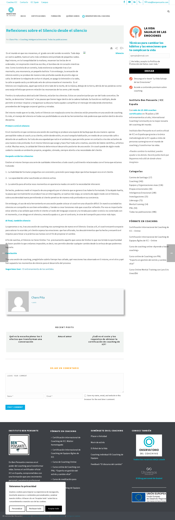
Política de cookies (58, 516)
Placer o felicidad (99, 436)
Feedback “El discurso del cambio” (106, 464)
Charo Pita (13, 39)
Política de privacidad (41, 516)
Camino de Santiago (138, 177)
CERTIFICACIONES (38, 16)
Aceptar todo (53, 508)
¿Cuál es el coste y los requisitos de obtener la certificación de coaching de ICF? (104, 340)
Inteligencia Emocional (38, 39)
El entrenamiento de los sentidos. (38, 269)
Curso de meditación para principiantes (63, 481)
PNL (131, 208)
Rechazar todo (35, 508)
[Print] (111, 48)
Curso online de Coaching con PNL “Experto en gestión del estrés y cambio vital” (147, 260)
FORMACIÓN (56, 16)
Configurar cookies (73, 516)
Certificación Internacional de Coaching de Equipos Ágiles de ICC (66, 453)
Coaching (24, 39)
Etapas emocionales (138, 189)
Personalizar (17, 508)
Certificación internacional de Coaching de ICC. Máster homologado (65, 441)
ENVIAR (149, 71)
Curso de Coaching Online (64, 461)
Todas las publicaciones (57, 39)
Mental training (136, 204)
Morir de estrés (98, 442)
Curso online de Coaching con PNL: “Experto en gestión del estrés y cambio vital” (65, 471)
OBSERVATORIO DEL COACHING (97, 16)
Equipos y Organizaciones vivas (143, 185)
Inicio (23, 16)
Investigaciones (136, 196)
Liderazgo (133, 200)
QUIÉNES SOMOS (72, 16)
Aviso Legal (27, 516)
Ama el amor (65, 336)
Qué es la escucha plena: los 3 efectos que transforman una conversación (25, 339)
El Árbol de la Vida (99, 448)
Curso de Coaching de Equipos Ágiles (65, 489)
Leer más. (153, 64)
